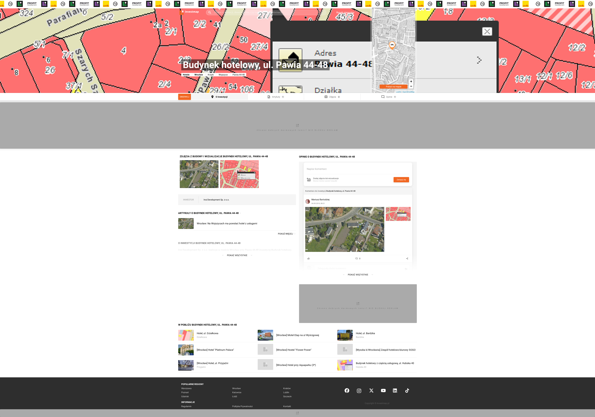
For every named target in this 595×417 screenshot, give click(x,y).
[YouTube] (383, 391)
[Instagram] (359, 391)
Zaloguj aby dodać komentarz (332, 268)
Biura (365, 12)
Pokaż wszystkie (237, 255)
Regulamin (186, 406)
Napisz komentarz (317, 168)
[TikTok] (407, 391)
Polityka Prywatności (242, 406)
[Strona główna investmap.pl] (189, 12)
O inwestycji (222, 97)
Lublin (286, 392)
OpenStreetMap (408, 91)
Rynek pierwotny (345, 12)
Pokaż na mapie (393, 86)
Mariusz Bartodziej (320, 199)
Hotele (186, 74)
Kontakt (287, 406)
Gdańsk (185, 396)
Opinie (389, 97)
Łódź (234, 396)
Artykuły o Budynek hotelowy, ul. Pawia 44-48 (208, 213)
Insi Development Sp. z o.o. (216, 199)
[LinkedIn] (395, 391)
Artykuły (276, 97)
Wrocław (198, 74)
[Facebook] (347, 391)
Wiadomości (397, 12)
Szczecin (287, 396)
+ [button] (411, 81)
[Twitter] (371, 391)
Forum (379, 12)
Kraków (287, 388)
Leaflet (398, 91)
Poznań (185, 392)
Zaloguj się (401, 180)
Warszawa (186, 388)
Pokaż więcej (285, 234)
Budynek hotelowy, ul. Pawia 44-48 (340, 191)
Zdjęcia (332, 97)
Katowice (236, 392)
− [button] (411, 86)
